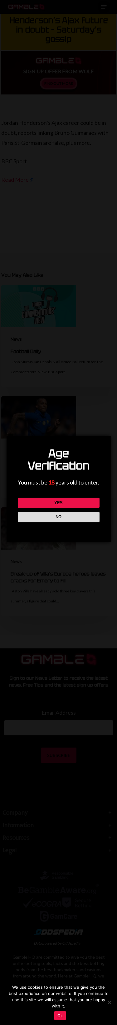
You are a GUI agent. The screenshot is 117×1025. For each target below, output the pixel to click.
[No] (109, 1002)
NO (58, 517)
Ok (60, 1015)
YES (58, 502)
